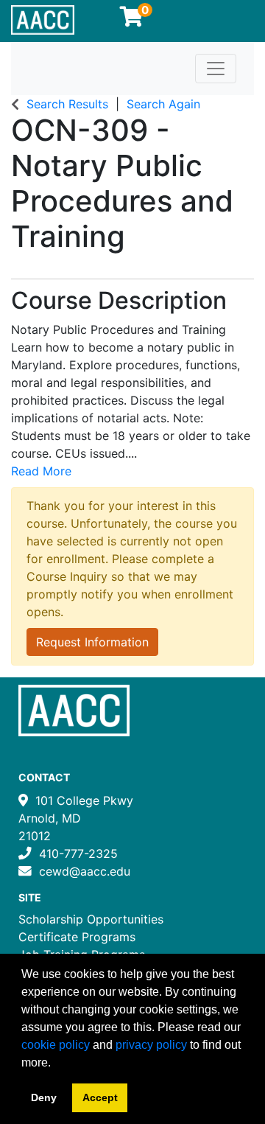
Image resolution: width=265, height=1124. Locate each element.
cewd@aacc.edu (84, 871)
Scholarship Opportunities (90, 919)
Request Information (92, 642)
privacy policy (151, 1045)
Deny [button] (44, 1097)
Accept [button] (100, 1097)
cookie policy (55, 1045)
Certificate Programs (76, 936)
